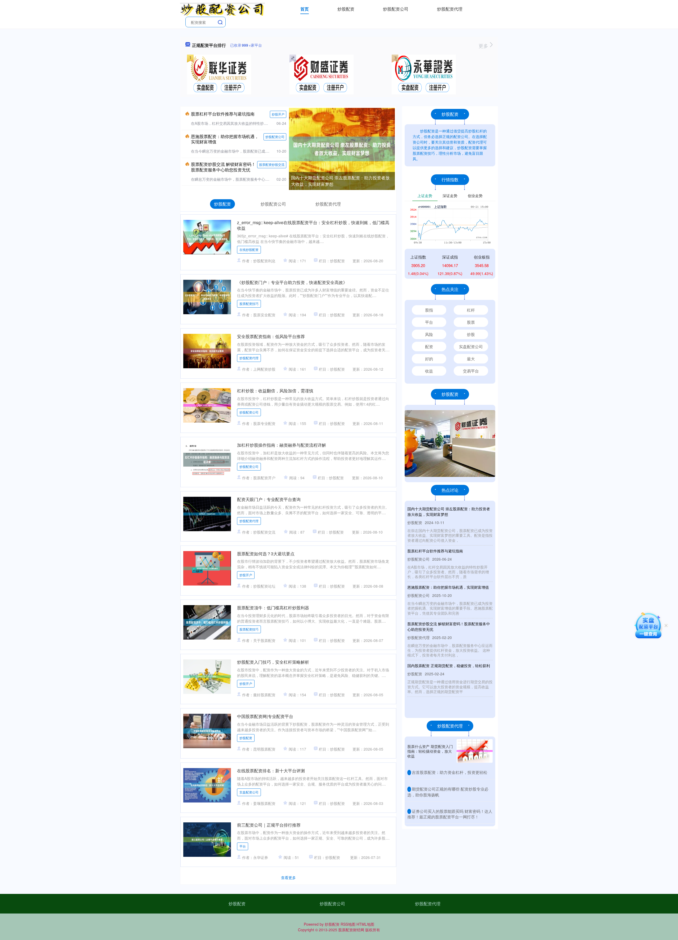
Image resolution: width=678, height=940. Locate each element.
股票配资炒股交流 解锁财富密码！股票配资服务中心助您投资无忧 (223, 167)
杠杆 (471, 310)
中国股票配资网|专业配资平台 (265, 716)
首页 (304, 9)
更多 (484, 45)
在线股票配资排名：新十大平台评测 (271, 771)
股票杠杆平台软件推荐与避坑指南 (223, 114)
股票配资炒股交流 (271, 164)
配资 (429, 346)
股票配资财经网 (351, 929)
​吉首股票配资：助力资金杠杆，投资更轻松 (449, 772)
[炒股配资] (222, 8)
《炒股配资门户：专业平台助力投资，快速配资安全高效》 (292, 282)
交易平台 (471, 371)
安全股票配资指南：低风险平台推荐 (271, 336)
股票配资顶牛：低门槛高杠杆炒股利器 (273, 608)
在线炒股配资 (248, 249)
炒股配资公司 (395, 9)
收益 (429, 371)
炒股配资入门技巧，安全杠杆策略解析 (273, 662)
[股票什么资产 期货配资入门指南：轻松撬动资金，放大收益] (475, 751)
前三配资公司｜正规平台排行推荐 (269, 825)
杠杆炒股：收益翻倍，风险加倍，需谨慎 (275, 391)
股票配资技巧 (248, 303)
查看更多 (288, 877)
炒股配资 (345, 9)
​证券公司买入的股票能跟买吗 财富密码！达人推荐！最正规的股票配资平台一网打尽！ (449, 814)
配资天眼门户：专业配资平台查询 (269, 499)
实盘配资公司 (248, 792)
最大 (471, 358)
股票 (471, 322)
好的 (429, 358)
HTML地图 (365, 924)
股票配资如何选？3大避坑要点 (266, 554)
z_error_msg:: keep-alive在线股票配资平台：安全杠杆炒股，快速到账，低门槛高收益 (313, 225)
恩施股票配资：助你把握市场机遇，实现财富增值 (225, 139)
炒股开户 (278, 114)
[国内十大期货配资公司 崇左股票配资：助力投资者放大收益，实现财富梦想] (342, 148)
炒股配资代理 (449, 9)
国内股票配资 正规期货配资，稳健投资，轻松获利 (448, 665)
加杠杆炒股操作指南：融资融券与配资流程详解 (281, 445)
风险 (429, 334)
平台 (242, 846)
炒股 (471, 334)
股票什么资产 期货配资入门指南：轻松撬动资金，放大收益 (430, 751)
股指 (429, 310)
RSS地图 (348, 924)
